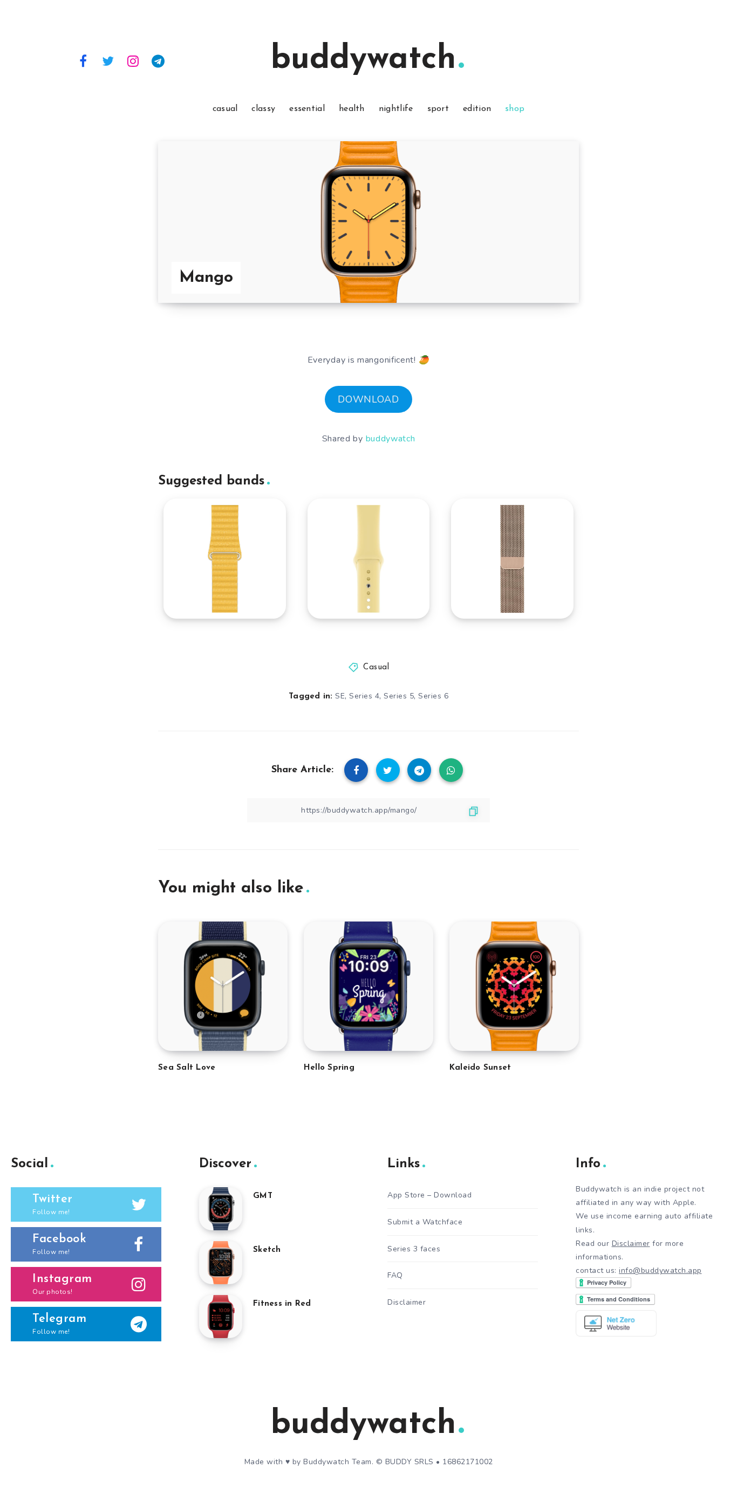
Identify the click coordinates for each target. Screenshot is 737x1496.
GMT (262, 1196)
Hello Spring (329, 1068)
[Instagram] (133, 60)
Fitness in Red (282, 1304)
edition (477, 109)
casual (225, 109)
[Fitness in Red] (220, 1316)
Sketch (267, 1250)
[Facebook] (83, 60)
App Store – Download (429, 1195)
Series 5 (399, 696)
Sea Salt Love (186, 1068)
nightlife (396, 109)
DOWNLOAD (368, 399)
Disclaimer (406, 1302)
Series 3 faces (413, 1249)
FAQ (395, 1275)
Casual (376, 667)
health (352, 109)
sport (438, 109)
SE (340, 696)
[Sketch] (220, 1262)
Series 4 (364, 696)
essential (307, 109)
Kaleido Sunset (480, 1068)
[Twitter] (108, 60)
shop (514, 109)
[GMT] (220, 1208)
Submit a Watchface (424, 1222)
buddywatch (363, 60)
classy (263, 109)
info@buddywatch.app (660, 1270)
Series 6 (433, 696)
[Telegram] (158, 60)
